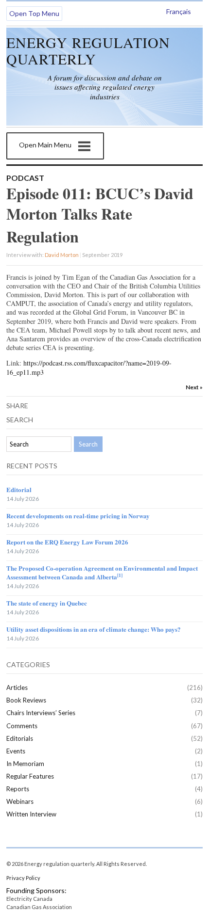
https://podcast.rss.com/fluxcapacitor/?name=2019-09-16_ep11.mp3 (89, 367)
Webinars (20, 801)
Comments (21, 726)
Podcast (25, 177)
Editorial (19, 489)
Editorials (19, 738)
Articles (17, 687)
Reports (17, 789)
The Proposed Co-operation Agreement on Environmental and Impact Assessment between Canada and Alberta (102, 572)
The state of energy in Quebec (46, 602)
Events (15, 751)
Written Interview (31, 814)
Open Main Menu (45, 145)
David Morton (62, 255)
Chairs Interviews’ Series (40, 713)
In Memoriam (25, 763)
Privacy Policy (23, 878)
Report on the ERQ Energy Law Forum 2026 (67, 541)
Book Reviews (26, 700)
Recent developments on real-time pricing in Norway (78, 515)
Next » (194, 387)
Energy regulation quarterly (88, 50)
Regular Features (30, 776)
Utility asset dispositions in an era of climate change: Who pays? (93, 629)
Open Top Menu (34, 13)
